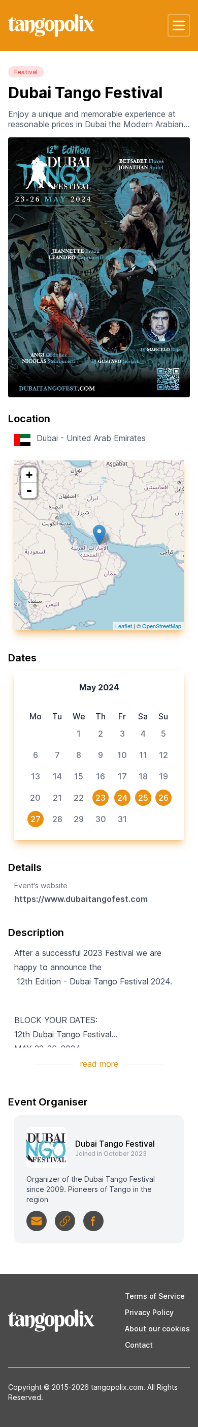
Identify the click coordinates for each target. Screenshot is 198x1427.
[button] (179, 25)
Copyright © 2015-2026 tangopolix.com (75, 1387)
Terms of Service (155, 1296)
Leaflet (123, 626)
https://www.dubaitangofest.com (81, 899)
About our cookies (157, 1328)
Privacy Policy (149, 1312)
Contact (139, 1345)
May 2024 (99, 687)
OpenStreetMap (161, 626)
